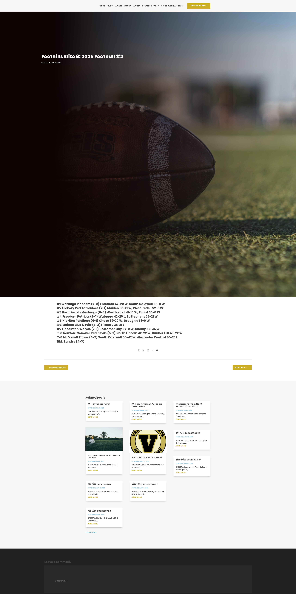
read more (93, 417)
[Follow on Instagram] (148, 350)
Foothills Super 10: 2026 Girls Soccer (104, 456)
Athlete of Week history (146, 6)
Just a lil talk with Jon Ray (147, 457)
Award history (123, 6)
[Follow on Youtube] (157, 350)
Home (102, 6)
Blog (110, 6)
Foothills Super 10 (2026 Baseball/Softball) (189, 405)
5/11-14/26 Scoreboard (188, 433)
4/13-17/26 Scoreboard (188, 459)
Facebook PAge (199, 6)
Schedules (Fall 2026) (172, 6)
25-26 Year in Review (99, 404)
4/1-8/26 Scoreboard (99, 511)
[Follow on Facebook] (139, 350)
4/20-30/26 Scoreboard (145, 484)
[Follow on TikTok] (152, 350)
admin (92, 408)
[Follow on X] (143, 350)
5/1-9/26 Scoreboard (99, 484)
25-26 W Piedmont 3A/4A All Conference (147, 405)
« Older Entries (91, 532)
